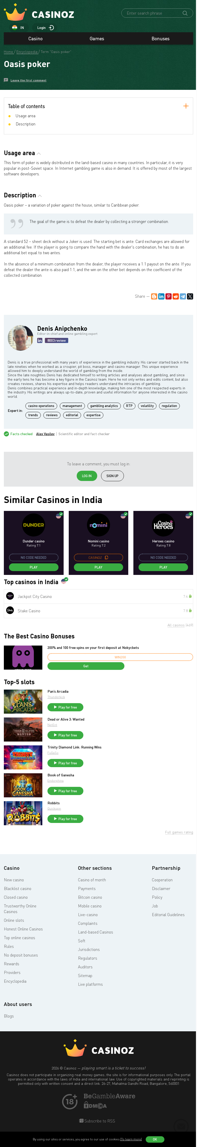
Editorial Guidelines (168, 914)
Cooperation (162, 879)
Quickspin (54, 808)
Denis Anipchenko (62, 328)
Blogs (9, 1016)
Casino (35, 38)
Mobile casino (90, 905)
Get (85, 666)
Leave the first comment (28, 80)
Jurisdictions (89, 949)
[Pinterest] (168, 296)
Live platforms (90, 984)
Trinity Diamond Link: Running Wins (74, 747)
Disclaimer (161, 888)
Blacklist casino (17, 888)
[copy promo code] (106, 557)
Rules (9, 946)
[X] (190, 296)
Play (33, 567)
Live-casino (88, 914)
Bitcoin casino (90, 897)
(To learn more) (131, 1139)
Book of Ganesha (60, 775)
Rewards (11, 963)
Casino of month (92, 879)
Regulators (87, 958)
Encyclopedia (15, 981)
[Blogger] (154, 296)
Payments (87, 888)
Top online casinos (19, 937)
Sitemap (85, 975)
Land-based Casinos (95, 932)
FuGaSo (52, 753)
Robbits (53, 803)
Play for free (67, 707)
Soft (81, 940)
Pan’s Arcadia (57, 691)
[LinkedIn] (161, 296)
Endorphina (55, 780)
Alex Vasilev (45, 434)
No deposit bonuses (21, 955)
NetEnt (52, 725)
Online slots (14, 920)
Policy (157, 897)
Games (97, 38)
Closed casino (16, 897)
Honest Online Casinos (23, 928)
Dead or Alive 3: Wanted (65, 719)
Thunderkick (56, 697)
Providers (12, 972)
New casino (14, 879)
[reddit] (176, 296)
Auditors (85, 966)
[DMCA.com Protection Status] (95, 1107)
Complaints (87, 923)
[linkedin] (39, 340)
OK (155, 1139)
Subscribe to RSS (99, 1120)
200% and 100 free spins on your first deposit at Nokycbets (93, 647)
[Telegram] (183, 296)
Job (155, 905)
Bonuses (161, 38)
